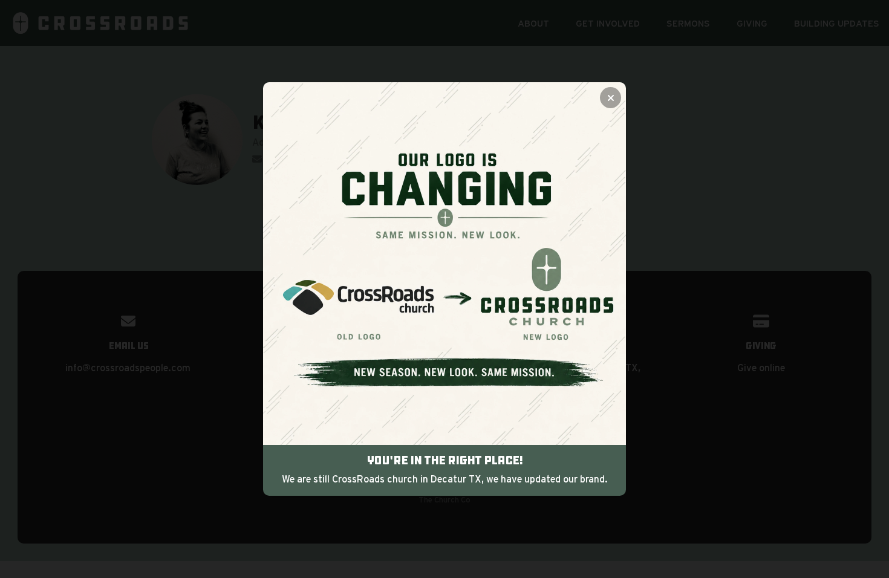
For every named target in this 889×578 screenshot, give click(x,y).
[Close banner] (610, 97)
